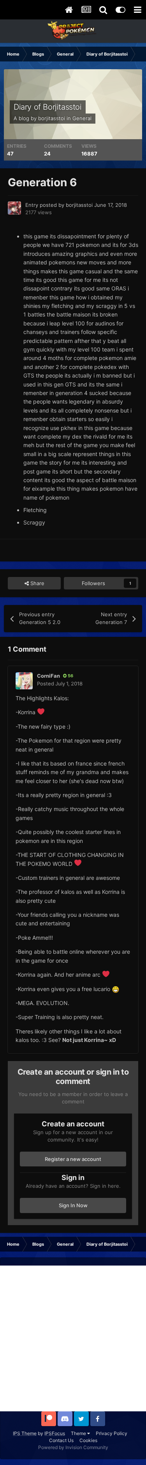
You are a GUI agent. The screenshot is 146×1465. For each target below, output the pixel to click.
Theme (79, 1433)
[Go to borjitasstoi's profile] (14, 208)
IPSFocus (54, 1433)
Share (36, 583)
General (81, 118)
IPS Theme (25, 1433)
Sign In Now (73, 1205)
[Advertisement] (73, 1338)
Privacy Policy (111, 1433)
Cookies (88, 1440)
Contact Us (61, 1440)
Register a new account (73, 1159)
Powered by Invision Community (73, 1447)
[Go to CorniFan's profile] (24, 680)
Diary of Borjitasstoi (48, 107)
